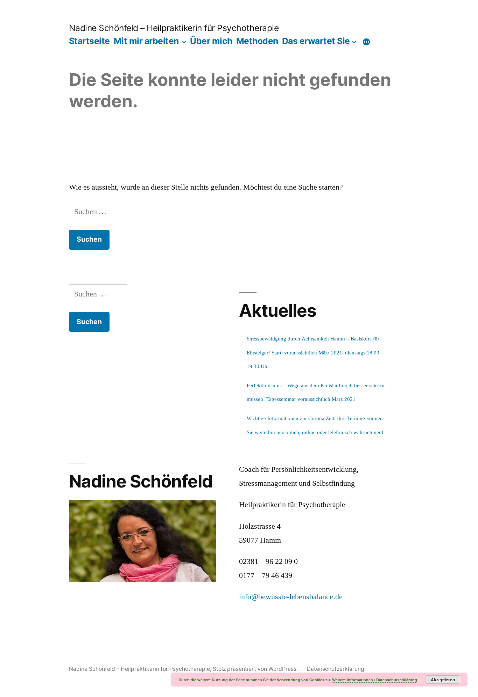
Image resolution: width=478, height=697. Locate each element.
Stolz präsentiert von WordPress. (256, 669)
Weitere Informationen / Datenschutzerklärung (374, 679)
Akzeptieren (443, 679)
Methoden (257, 41)
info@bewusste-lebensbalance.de (291, 597)
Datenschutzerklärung (335, 669)
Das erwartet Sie (316, 41)
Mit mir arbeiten (146, 41)
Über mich (211, 41)
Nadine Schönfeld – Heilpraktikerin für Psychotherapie (174, 28)
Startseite (89, 41)
